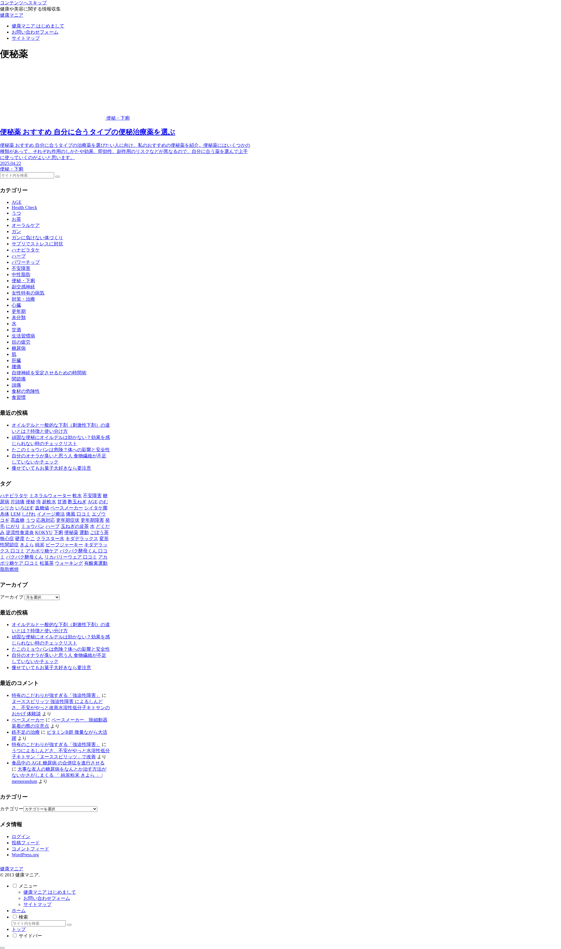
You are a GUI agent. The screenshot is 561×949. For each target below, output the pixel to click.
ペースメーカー (28, 719)
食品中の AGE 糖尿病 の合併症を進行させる (58, 762)
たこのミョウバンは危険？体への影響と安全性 (61, 449)
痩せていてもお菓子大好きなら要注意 (51, 468)
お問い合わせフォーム (46, 898)
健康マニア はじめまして (49, 892)
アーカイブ (11, 597)
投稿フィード (26, 842)
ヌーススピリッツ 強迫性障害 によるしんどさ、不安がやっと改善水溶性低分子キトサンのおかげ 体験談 (61, 707)
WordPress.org (25, 854)
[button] (57, 177)
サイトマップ (37, 904)
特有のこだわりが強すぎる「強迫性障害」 (56, 695)
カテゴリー (11, 808)
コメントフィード (30, 848)
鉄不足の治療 (26, 732)
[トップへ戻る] (2, 948)
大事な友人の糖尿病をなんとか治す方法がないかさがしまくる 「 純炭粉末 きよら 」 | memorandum (59, 775)
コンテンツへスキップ (23, 2)
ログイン (21, 836)
